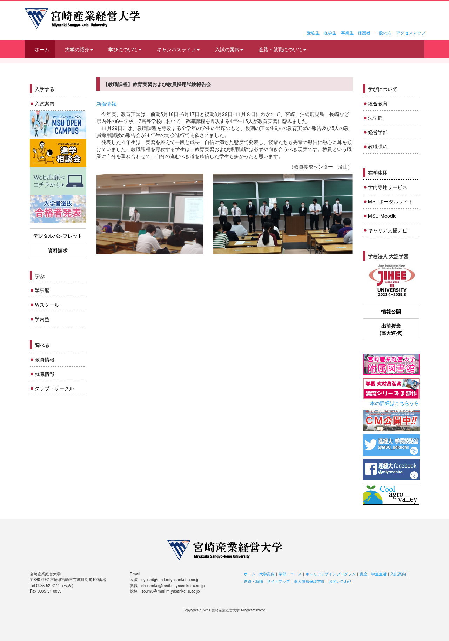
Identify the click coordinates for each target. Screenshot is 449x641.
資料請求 (58, 250)
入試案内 (44, 103)
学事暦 (42, 290)
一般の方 (383, 32)
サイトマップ (278, 581)
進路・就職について (281, 49)
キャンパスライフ (176, 49)
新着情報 (106, 103)
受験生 (313, 32)
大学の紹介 (77, 49)
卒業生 (347, 32)
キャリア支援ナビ (387, 230)
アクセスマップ (410, 32)
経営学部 (378, 132)
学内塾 (42, 318)
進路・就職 (253, 581)
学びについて (123, 49)
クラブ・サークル (54, 388)
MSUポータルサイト (390, 201)
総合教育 (378, 103)
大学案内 (267, 573)
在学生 (330, 32)
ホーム (42, 49)
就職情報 (44, 373)
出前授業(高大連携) (391, 329)
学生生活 (379, 573)
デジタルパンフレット (57, 235)
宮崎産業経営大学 (82, 18)
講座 (363, 573)
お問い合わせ (340, 581)
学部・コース (290, 573)
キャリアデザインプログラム (331, 573)
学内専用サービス (387, 186)
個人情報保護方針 (309, 581)
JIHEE (391, 281)
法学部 (375, 117)
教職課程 (378, 146)
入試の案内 (227, 49)
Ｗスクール (47, 304)
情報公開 (391, 311)
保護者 (364, 32)
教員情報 (44, 359)
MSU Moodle (382, 215)
